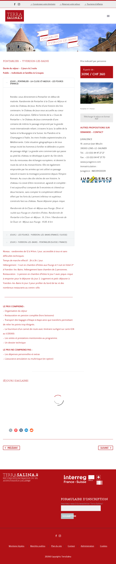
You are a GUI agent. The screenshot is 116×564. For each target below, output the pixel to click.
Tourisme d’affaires (95, 4)
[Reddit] (31, 430)
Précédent (12, 448)
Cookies (103, 546)
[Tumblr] (21, 430)
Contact (71, 546)
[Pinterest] (16, 430)
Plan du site (56, 546)
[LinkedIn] (26, 430)
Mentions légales (16, 546)
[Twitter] (10, 430)
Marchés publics (37, 546)
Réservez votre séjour (71, 4)
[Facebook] (15, 4)
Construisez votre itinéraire (44, 4)
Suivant (104, 448)
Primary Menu (108, 16)
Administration (87, 546)
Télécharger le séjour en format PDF (97, 118)
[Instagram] (19, 4)
